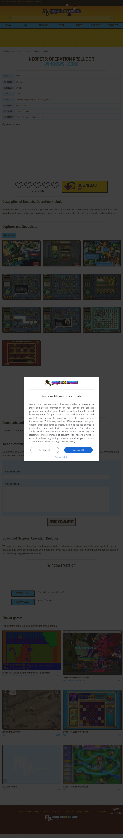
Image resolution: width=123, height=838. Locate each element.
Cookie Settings (52, 441)
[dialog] (61, 419)
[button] (61, 457)
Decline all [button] (44, 450)
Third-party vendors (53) (57, 421)
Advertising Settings (49, 438)
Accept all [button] (78, 449)
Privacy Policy (68, 441)
